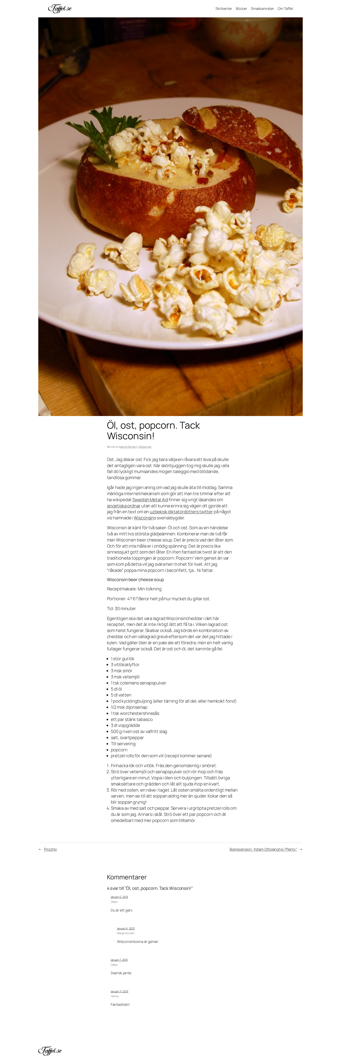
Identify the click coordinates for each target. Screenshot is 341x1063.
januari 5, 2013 (119, 897)
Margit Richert (128, 447)
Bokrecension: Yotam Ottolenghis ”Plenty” (263, 849)
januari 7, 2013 (119, 960)
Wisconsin (144, 518)
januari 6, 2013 (126, 928)
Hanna (115, 996)
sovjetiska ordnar (124, 506)
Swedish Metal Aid (150, 500)
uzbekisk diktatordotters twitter (181, 512)
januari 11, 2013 (119, 991)
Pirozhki (50, 849)
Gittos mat (145, 447)
